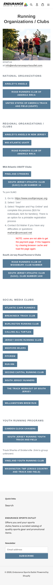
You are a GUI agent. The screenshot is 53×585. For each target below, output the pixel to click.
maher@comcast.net (19, 232)
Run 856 (10, 364)
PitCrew (10, 356)
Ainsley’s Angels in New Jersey (25, 134)
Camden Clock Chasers (20, 428)
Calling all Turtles (18, 332)
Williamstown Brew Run (20, 403)
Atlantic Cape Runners (20, 307)
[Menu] (48, 4)
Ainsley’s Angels (16, 84)
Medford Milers (15, 348)
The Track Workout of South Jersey (26, 390)
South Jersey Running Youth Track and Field (26, 438)
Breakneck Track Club (20, 316)
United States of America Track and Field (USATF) (26, 104)
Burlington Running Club (22, 324)
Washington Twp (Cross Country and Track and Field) (26, 470)
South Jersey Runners (20, 380)
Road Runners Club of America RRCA (26, 93)
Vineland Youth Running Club (24, 460)
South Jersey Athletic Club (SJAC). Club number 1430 (26, 274)
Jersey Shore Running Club (23, 340)
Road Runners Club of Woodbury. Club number (26, 263)
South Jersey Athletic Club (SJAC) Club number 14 (26, 183)
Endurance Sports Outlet (25, 572)
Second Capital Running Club (24, 372)
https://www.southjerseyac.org (31, 198)
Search (9, 505)
